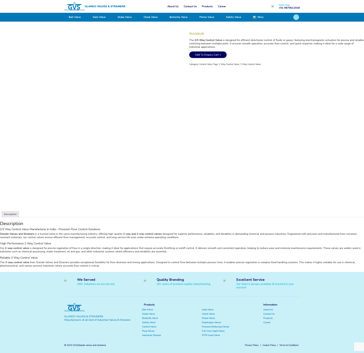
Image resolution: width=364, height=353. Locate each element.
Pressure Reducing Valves (215, 326)
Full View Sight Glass (213, 331)
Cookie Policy (269, 345)
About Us (173, 6)
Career (222, 6)
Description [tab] (10, 214)
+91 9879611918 (289, 7)
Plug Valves (148, 331)
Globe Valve (125, 17)
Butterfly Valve (179, 17)
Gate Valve (99, 17)
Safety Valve (233, 17)
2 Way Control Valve (229, 64)
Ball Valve (75, 17)
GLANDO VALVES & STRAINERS (105, 6)
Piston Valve (206, 17)
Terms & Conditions (289, 345)
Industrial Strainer (151, 335)
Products (207, 6)
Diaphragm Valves (211, 322)
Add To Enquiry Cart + (208, 54)
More (260, 17)
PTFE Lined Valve (211, 335)
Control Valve (206, 64)
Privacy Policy (251, 345)
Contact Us (190, 6)
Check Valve (151, 17)
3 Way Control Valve (250, 64)
